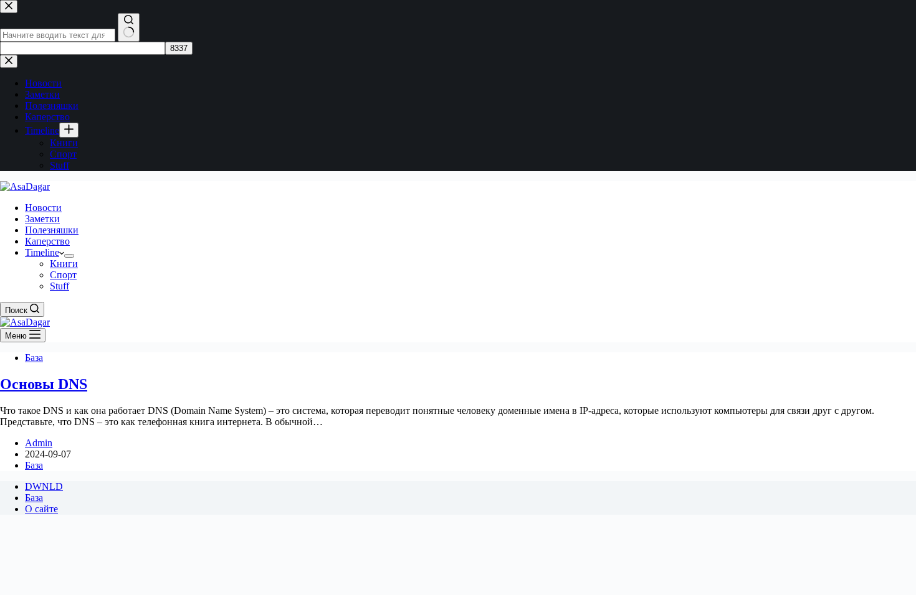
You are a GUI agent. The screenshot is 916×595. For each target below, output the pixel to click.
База (34, 357)
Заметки (42, 218)
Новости (43, 207)
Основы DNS (43, 384)
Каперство (47, 241)
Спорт (63, 274)
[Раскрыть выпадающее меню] (69, 256)
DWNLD (44, 486)
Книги (64, 263)
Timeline (42, 252)
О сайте (41, 509)
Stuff (59, 286)
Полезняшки (52, 230)
